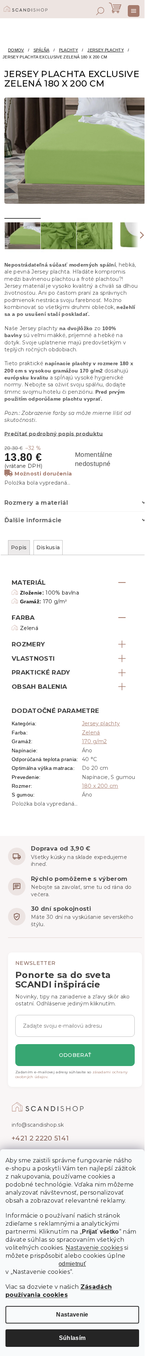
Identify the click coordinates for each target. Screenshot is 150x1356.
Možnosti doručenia (43, 473)
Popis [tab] (19, 547)
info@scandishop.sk (38, 1125)
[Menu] (133, 11)
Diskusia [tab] (48, 547)
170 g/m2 (94, 741)
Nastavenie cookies (94, 1247)
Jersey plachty (101, 723)
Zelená (91, 732)
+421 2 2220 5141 (40, 1138)
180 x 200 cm (100, 786)
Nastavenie (72, 1314)
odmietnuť (72, 1264)
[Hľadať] (100, 11)
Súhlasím (72, 1338)
